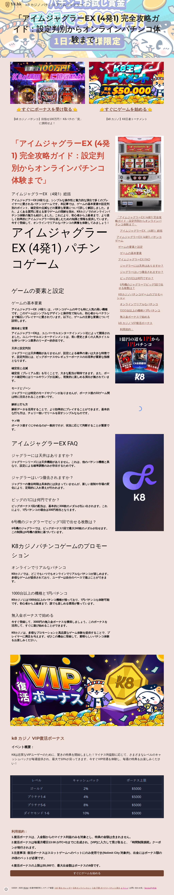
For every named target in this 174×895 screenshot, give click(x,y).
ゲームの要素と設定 (130, 246)
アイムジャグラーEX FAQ (134, 259)
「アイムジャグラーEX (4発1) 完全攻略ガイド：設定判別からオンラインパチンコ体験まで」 (138, 221)
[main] (87, 29)
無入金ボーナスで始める (135, 316)
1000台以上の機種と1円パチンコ (140, 310)
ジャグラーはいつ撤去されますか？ (141, 272)
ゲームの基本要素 (131, 253)
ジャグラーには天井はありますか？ (141, 265)
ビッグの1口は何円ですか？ (137, 278)
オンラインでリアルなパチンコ (139, 304)
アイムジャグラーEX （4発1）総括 (141, 230)
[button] (6, 889)
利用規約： (127, 329)
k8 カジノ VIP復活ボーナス (135, 323)
